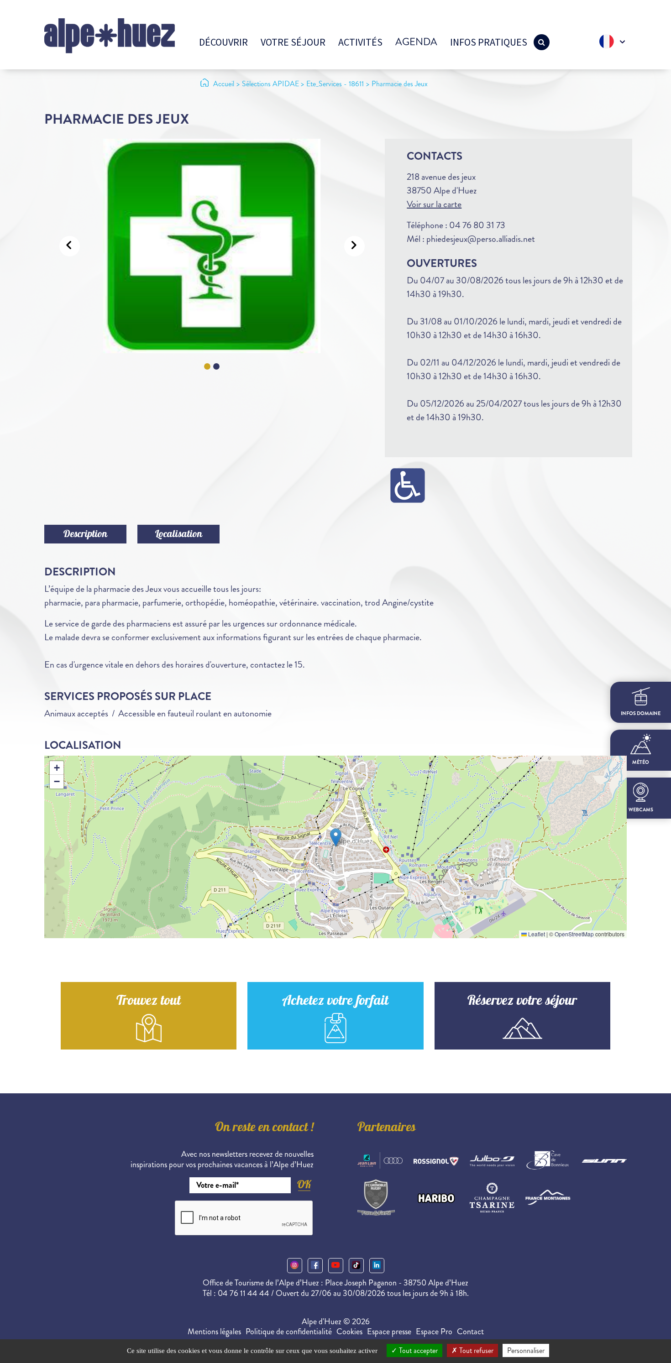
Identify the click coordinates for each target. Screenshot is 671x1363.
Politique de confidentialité (289, 1331)
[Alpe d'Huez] (109, 35)
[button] (335, 837)
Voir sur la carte (434, 204)
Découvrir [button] (223, 42)
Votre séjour (293, 42)
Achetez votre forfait (335, 1002)
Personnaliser (526, 1350)
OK (304, 1184)
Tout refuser (475, 1350)
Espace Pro (434, 1331)
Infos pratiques (488, 42)
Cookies (349, 1331)
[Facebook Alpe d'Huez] (315, 1265)
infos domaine (641, 713)
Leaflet (536, 934)
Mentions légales (214, 1331)
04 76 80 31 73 (477, 225)
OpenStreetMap (574, 934)
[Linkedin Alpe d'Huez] (376, 1265)
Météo (640, 762)
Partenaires (386, 1128)
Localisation (178, 535)
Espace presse (389, 1331)
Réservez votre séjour (522, 1002)
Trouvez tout (148, 1002)
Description (85, 535)
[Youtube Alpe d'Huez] (335, 1265)
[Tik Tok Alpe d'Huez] (356, 1265)
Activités (360, 42)
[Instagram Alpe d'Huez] (294, 1265)
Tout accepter (417, 1350)
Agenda (416, 42)
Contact (470, 1331)
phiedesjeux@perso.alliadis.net (480, 238)
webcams (641, 809)
